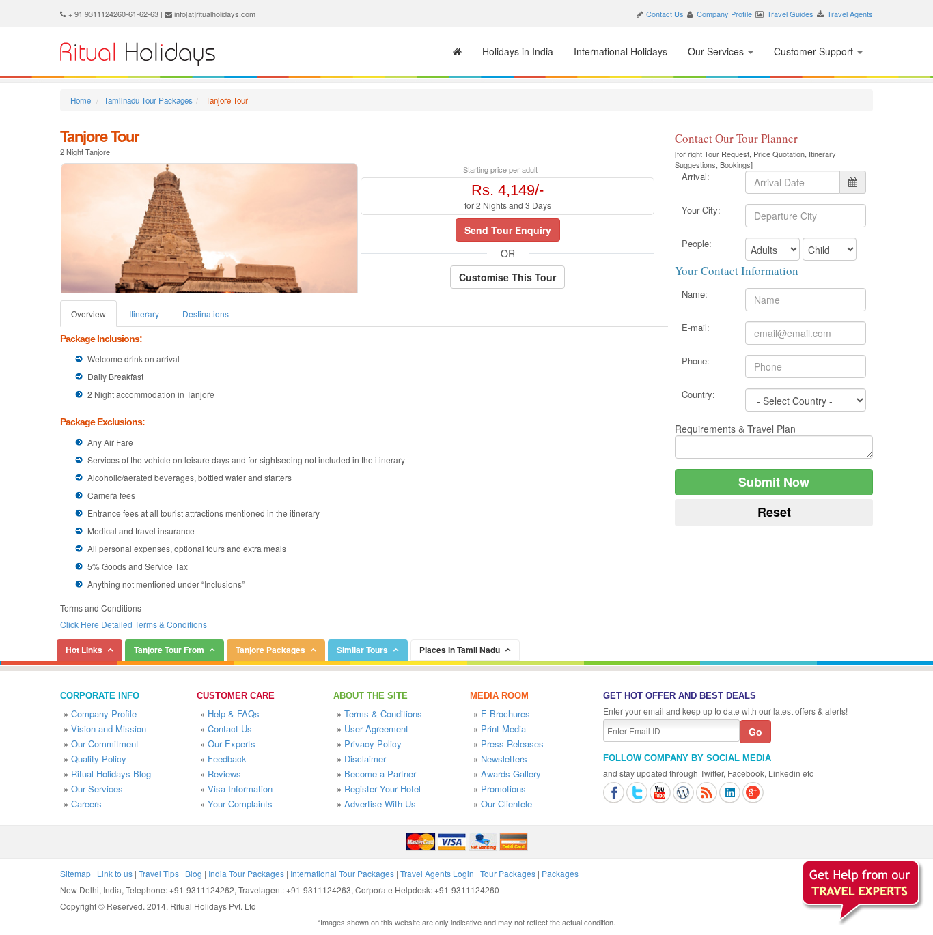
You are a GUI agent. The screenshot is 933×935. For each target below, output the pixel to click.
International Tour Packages (342, 873)
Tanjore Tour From (169, 650)
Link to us (115, 873)
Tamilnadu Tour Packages (148, 100)
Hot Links (84, 650)
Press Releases (512, 743)
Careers (86, 803)
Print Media (503, 728)
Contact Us (665, 13)
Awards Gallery (511, 773)
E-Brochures (505, 713)
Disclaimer (365, 758)
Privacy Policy (373, 743)
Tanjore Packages (270, 650)
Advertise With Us (380, 803)
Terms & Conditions (383, 713)
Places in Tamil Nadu (459, 650)
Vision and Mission (108, 728)
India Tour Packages (246, 873)
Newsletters (504, 758)
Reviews (224, 773)
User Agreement (376, 728)
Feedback (227, 758)
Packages (560, 873)
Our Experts (231, 743)
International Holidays (620, 51)
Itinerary (144, 313)
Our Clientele (506, 803)
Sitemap (75, 873)
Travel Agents (850, 13)
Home (80, 100)
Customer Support (815, 51)
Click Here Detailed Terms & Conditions (133, 624)
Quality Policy (98, 758)
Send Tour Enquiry (507, 230)
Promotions (503, 788)
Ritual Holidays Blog (111, 773)
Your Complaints (240, 803)
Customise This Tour (507, 277)
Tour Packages (507, 873)
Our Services (717, 51)
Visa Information (240, 788)
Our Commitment (105, 743)
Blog (193, 873)
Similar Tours (362, 650)
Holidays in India (517, 51)
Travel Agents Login (437, 873)
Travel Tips (159, 873)
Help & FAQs (234, 713)
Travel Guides (790, 13)
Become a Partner (380, 773)
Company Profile (724, 13)
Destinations (205, 313)
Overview (88, 313)
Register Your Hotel (382, 788)
